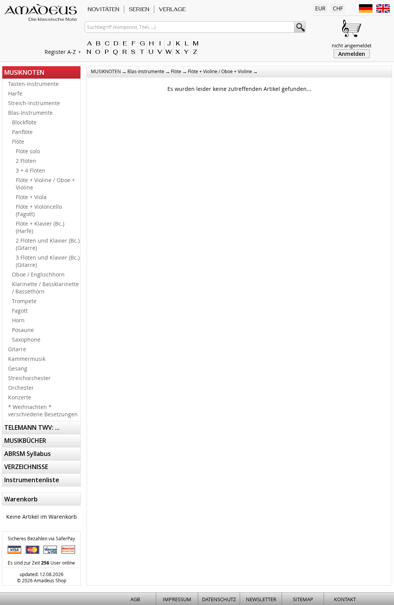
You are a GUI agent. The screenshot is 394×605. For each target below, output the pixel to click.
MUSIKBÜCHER (25, 440)
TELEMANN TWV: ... (32, 427)
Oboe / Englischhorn (38, 274)
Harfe (15, 93)
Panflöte (22, 132)
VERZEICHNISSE (26, 467)
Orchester (21, 387)
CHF (337, 8)
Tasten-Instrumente (33, 83)
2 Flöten (26, 160)
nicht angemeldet (352, 45)
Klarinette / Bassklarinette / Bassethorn (45, 287)
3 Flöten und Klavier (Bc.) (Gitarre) (48, 261)
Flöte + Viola (31, 197)
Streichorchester (29, 378)
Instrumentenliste (31, 480)
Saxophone (26, 339)
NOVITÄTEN (103, 9)
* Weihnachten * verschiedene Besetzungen (43, 410)
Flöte (18, 141)
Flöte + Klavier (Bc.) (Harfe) (40, 227)
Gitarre (17, 349)
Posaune (23, 330)
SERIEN (139, 9)
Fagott (20, 310)
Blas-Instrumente (30, 112)
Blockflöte (24, 122)
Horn (18, 320)
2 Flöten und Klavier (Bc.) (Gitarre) (48, 244)
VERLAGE (172, 9)
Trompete (24, 301)
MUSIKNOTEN (24, 72)
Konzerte (19, 397)
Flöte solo (28, 151)
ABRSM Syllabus (27, 453)
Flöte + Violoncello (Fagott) (39, 210)
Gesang (17, 368)
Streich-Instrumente (34, 103)
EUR (320, 8)
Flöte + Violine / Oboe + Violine (45, 183)
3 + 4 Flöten (30, 170)
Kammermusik (26, 358)
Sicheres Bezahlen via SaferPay (41, 538)
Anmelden (351, 53)
